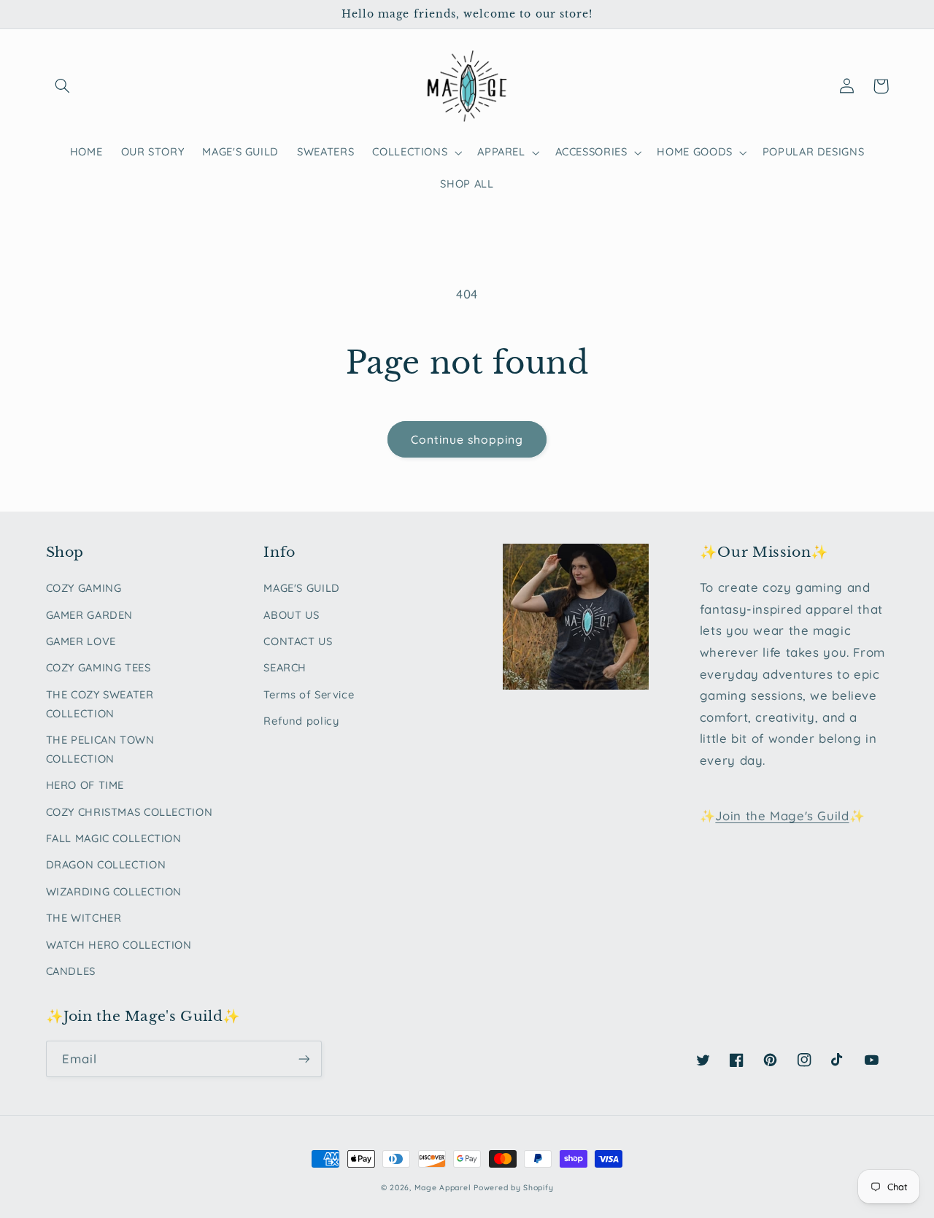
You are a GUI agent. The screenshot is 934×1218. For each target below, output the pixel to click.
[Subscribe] (303, 1058)
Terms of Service (308, 694)
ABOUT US (291, 615)
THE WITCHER (84, 918)
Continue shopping (467, 439)
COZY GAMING (84, 588)
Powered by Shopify (513, 1187)
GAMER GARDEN (90, 615)
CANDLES (71, 971)
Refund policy (301, 721)
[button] (63, 86)
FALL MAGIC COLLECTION (114, 838)
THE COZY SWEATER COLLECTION (100, 703)
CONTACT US (297, 641)
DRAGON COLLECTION (106, 864)
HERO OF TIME (85, 785)
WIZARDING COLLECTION (114, 891)
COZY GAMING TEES (98, 667)
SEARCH (284, 667)
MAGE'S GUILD (301, 588)
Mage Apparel (442, 1187)
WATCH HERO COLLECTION (119, 945)
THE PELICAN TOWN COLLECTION (100, 749)
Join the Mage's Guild (782, 815)
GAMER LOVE (81, 641)
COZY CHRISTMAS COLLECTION (129, 812)
